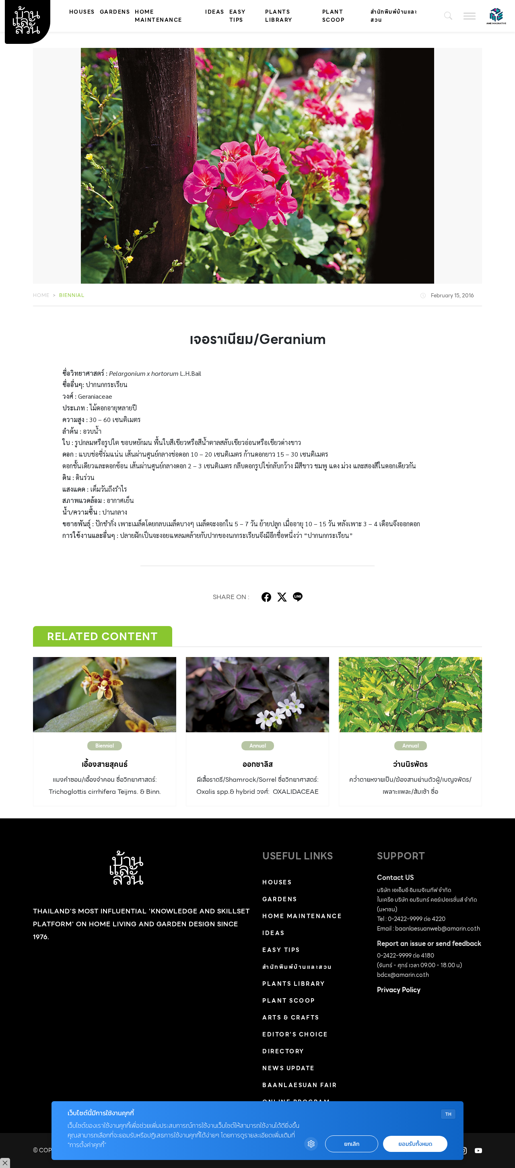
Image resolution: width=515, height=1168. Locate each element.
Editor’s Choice (295, 1034)
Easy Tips (237, 16)
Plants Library (279, 16)
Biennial (71, 295)
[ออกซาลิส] (257, 694)
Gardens (115, 12)
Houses (82, 12)
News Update (288, 1068)
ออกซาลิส (258, 764)
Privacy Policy (398, 990)
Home (41, 295)
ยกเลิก (351, 1144)
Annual (257, 746)
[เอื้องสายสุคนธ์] (104, 694)
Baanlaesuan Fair (299, 1085)
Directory (283, 1051)
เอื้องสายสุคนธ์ (105, 764)
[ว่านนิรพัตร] (410, 694)
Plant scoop (333, 16)
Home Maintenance (158, 16)
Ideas (215, 12)
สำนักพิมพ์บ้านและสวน (394, 16)
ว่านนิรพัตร (410, 764)
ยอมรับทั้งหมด (415, 1144)
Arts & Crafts (290, 1017)
